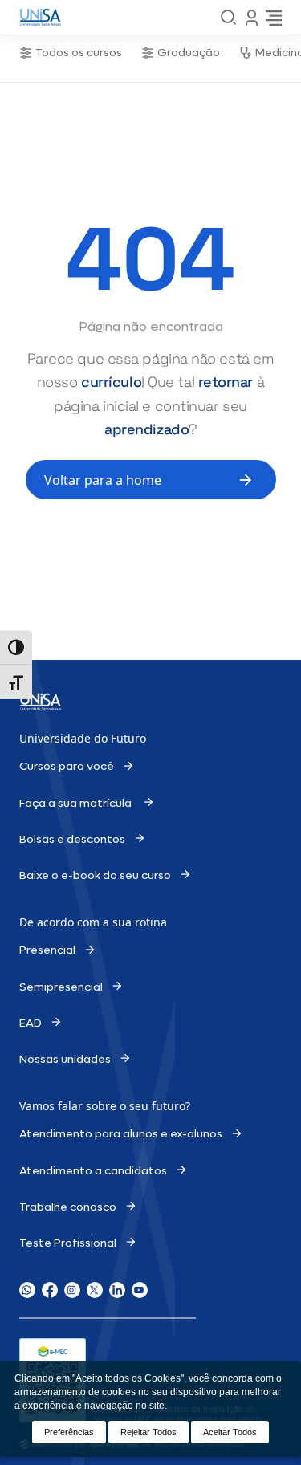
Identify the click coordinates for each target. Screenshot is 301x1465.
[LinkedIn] (117, 1290)
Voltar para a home (102, 480)
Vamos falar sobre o (74, 1105)
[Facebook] (50, 1290)
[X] (95, 1290)
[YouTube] (140, 1290)
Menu (251, 18)
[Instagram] (72, 1290)
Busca (229, 18)
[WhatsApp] (27, 1290)
